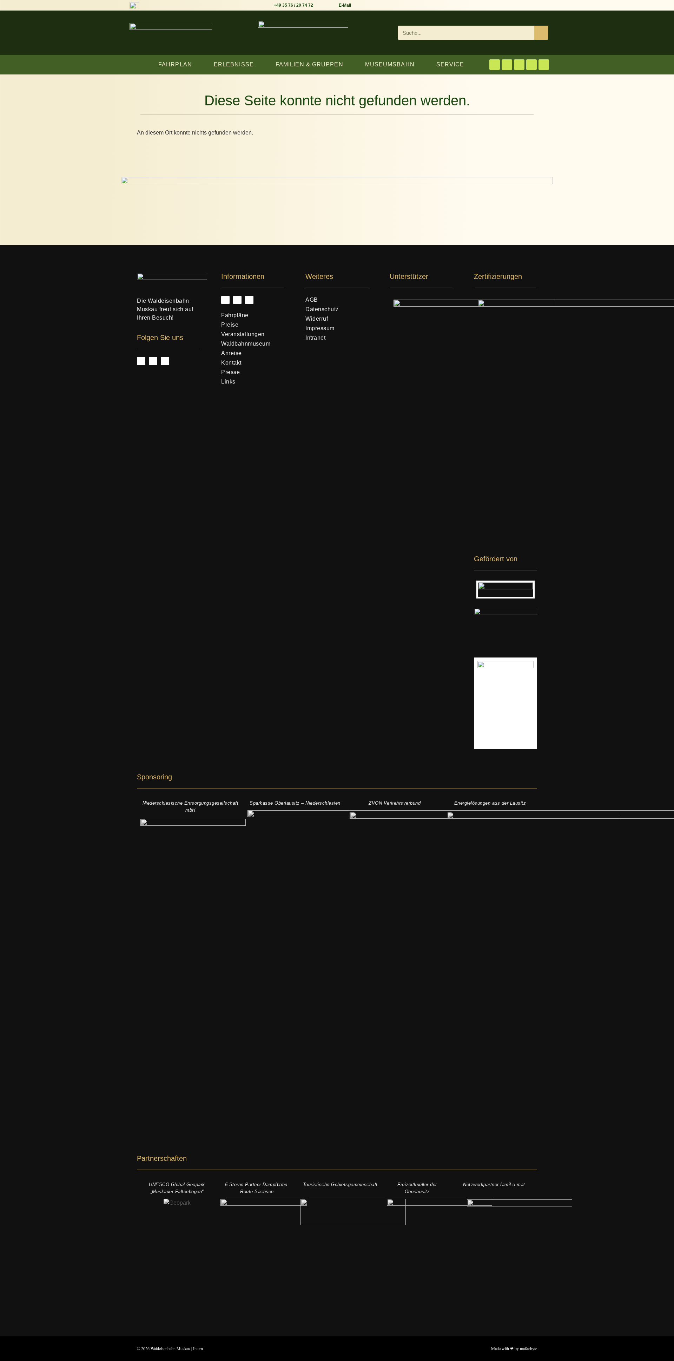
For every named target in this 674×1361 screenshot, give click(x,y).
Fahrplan (175, 64)
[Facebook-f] (494, 64)
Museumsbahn (390, 64)
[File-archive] (543, 64)
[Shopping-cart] (531, 64)
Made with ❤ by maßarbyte (514, 1348)
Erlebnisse (234, 64)
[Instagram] (507, 64)
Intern (198, 1348)
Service (450, 64)
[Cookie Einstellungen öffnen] (15, 1352)
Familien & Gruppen (309, 64)
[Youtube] (519, 64)
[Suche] (541, 33)
